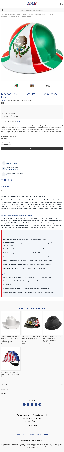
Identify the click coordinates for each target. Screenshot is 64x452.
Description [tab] (5, 186)
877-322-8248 (33, 425)
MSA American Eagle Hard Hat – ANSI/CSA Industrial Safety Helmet (31, 338)
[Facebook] (2, 180)
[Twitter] (11, 180)
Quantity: (4, 139)
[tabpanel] (32, 246)
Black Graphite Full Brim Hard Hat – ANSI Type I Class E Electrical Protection (52, 338)
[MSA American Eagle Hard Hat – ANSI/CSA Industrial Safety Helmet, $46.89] (32, 322)
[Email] (5, 180)
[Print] (8, 180)
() (62, 4)
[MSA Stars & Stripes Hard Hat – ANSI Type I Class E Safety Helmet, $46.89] (11, 358)
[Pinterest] (14, 180)
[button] (20, 121)
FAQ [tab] (2, 191)
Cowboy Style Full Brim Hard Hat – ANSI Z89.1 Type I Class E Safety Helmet (11, 338)
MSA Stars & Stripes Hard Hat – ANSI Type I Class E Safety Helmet (10, 373)
